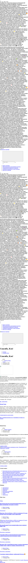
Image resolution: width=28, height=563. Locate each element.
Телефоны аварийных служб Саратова (11, 169)
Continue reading (3, 446)
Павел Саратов (8, 429)
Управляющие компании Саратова (10, 167)
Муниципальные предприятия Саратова (12, 166)
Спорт (4, 361)
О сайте (21, 560)
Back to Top (2, 562)
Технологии (5, 494)
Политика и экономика (8, 491)
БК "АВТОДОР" (3, 401)
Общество (5, 490)
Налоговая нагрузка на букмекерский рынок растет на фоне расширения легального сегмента (15, 471)
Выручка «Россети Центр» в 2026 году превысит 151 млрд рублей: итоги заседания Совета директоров (14, 474)
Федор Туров (7, 360)
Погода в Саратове (7, 170)
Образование (5, 488)
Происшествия (6, 492)
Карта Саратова (6, 165)
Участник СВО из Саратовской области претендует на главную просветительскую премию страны (15, 478)
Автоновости (6, 487)
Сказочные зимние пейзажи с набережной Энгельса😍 (12, 554)
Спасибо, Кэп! (6, 353)
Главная (4, 351)
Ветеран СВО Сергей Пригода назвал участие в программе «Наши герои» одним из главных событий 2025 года (15, 481)
